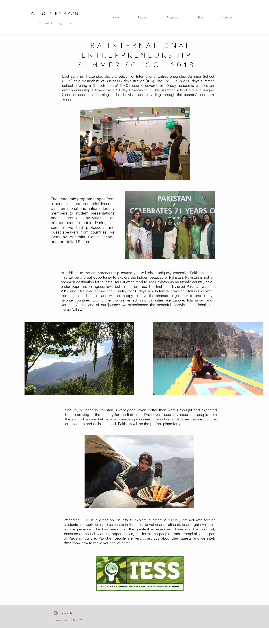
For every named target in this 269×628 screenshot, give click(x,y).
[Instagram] (56, 613)
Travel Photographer (56, 23)
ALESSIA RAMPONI (56, 13)
